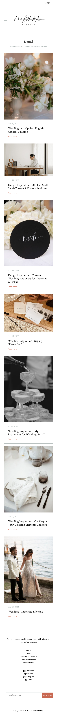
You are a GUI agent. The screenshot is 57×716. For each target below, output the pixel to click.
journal (19, 46)
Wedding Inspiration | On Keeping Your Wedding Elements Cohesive (28, 523)
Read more (12, 136)
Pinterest (29, 674)
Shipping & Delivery (28, 656)
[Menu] (5, 20)
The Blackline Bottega (36, 710)
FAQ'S (28, 650)
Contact (28, 653)
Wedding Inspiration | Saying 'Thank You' (25, 342)
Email (29, 680)
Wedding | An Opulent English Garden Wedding (26, 130)
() (47, 3)
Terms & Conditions (28, 659)
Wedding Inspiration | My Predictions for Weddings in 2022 (27, 432)
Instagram (29, 676)
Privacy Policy (28, 662)
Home (12, 46)
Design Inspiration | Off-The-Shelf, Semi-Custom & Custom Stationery (28, 186)
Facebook (29, 670)
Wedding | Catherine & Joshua (25, 612)
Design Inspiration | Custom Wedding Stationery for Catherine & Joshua (27, 278)
